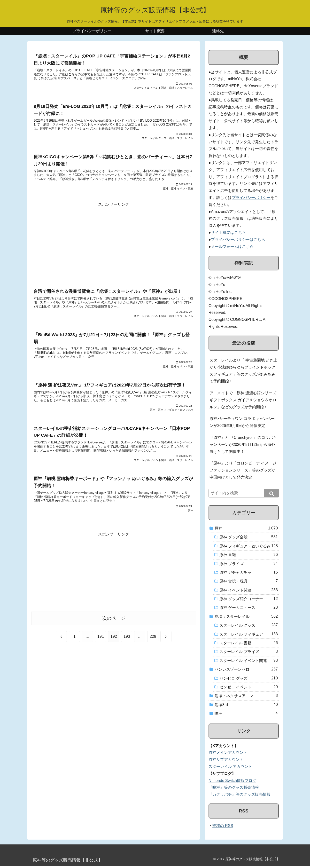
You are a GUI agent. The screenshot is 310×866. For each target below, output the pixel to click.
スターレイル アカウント (230, 766)
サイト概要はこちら (228, 232)
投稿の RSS (222, 826)
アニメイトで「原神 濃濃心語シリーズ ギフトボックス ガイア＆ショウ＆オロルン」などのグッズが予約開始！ (242, 400)
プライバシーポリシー (251, 198)
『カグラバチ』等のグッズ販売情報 (240, 794)
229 (153, 636)
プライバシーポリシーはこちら (238, 239)
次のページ (113, 618)
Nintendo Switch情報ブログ (232, 781)
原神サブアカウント (226, 759)
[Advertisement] (113, 242)
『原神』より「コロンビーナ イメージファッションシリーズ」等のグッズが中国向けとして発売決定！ (242, 470)
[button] (271, 493)
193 (127, 636)
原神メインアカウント (228, 752)
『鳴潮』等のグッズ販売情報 (234, 787)
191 (100, 636)
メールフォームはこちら (232, 246)
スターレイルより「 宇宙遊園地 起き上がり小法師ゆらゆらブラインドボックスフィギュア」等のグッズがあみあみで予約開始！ (243, 370)
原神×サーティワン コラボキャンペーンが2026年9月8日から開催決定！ (242, 422)
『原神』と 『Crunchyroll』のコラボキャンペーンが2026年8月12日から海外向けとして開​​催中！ (243, 444)
